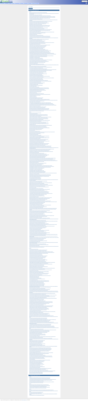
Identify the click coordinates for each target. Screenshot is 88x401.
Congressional (7, 3)
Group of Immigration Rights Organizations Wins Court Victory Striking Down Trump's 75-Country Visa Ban (39, 51)
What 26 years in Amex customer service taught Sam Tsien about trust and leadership (37, 107)
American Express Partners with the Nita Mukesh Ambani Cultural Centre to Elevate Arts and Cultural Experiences (39, 15)
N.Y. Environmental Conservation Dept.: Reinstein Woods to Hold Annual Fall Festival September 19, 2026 (39, 321)
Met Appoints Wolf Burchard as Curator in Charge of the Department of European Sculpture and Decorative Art (39, 189)
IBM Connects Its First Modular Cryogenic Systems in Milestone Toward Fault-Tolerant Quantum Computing (39, 303)
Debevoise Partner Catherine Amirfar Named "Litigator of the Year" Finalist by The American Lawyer (38, 144)
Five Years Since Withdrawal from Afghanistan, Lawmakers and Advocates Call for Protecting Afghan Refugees (39, 289)
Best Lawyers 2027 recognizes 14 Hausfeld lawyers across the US (35, 129)
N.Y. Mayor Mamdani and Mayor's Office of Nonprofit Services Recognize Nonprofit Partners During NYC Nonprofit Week (40, 70)
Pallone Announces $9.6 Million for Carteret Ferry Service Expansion (35, 74)
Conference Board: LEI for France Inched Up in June (34, 276)
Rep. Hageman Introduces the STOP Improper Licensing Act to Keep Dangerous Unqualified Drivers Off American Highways (40, 212)
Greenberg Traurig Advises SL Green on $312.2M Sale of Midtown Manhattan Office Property (38, 297)
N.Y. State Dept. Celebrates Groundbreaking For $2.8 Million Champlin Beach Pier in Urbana (38, 194)
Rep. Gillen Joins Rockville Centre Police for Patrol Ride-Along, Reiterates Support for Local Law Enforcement (39, 210)
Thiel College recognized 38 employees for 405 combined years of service (36, 97)
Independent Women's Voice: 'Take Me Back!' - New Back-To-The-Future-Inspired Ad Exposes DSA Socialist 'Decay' (40, 174)
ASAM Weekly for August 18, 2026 (32, 124)
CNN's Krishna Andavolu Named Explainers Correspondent (34, 138)
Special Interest (26, 3)
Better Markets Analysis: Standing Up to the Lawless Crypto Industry (35, 24)
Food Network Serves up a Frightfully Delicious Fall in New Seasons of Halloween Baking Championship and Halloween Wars (41, 151)
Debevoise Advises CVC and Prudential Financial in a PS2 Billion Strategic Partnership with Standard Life (39, 143)
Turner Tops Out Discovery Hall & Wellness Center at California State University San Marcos (37, 233)
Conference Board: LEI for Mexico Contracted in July (34, 277)
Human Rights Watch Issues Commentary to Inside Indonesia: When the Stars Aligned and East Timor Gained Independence (41, 301)
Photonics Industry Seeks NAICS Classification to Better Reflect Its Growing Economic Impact (38, 206)
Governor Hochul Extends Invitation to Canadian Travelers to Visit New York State (37, 47)
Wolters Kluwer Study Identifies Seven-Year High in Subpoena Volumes (36, 373)
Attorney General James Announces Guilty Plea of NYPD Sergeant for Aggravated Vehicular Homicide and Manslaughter (40, 125)
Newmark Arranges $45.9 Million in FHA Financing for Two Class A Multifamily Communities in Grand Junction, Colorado (40, 197)
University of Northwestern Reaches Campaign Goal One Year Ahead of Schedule (37, 366)
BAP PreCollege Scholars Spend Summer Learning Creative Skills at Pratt (36, 128)
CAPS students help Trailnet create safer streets (33, 134)
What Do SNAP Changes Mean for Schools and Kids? (34, 245)
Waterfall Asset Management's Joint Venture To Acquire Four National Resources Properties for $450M (38, 244)
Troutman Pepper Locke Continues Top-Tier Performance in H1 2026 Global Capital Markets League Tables (39, 99)
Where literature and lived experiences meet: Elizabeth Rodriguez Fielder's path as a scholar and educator (39, 108)
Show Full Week (30, 8)
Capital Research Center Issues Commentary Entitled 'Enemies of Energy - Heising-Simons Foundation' (39, 271)
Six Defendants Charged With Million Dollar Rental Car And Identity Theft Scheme (37, 89)
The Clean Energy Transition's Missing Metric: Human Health (35, 229)
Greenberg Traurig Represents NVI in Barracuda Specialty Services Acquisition (36, 161)
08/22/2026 (30, 11)
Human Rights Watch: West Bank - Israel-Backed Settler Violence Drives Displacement (37, 171)
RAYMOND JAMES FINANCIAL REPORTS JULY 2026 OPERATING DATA (36, 341)
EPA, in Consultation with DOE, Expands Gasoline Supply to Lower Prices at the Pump (37, 43)
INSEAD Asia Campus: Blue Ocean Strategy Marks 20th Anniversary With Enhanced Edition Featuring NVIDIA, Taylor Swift (40, 306)
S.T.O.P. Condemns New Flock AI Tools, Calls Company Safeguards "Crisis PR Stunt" (37, 345)
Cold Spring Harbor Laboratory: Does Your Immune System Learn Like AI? (36, 35)
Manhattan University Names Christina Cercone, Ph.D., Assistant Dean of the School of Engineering (38, 184)
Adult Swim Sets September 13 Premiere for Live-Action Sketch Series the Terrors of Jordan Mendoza (38, 118)
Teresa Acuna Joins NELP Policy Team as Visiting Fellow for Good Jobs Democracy (37, 358)
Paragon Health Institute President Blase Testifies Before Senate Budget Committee (37, 202)
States (13, 3)
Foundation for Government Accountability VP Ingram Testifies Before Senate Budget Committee (38, 155)
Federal (10, 3)
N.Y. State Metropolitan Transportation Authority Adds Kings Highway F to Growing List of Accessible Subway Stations (40, 324)
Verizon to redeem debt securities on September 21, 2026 (34, 241)
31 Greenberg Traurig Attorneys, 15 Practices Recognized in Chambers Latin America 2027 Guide (38, 115)
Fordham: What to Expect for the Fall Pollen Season (34, 152)
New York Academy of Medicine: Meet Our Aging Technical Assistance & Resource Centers (37, 71)
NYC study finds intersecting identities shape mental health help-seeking (36, 337)
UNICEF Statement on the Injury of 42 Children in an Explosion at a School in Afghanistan (37, 238)
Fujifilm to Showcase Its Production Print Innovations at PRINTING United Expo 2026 (37, 157)
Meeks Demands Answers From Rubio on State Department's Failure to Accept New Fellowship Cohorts (39, 384)
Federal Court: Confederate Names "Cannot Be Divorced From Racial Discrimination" (37, 288)
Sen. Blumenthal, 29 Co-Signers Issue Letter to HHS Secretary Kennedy (36, 83)
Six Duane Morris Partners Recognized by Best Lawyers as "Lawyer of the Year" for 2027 (37, 90)
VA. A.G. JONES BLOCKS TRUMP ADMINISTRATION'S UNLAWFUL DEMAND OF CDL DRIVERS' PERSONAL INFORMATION (41, 103)
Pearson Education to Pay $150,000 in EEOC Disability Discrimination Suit (36, 75)
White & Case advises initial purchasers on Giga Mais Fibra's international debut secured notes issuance (39, 109)
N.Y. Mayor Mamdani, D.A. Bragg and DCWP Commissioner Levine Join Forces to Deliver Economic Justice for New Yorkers (40, 193)
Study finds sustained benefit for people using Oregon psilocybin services (36, 354)
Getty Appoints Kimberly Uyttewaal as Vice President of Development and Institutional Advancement (38, 290)
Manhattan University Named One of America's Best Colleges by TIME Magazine (36, 183)
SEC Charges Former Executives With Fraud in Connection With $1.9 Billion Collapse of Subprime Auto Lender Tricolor (40, 348)
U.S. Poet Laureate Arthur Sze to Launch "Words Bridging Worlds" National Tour (36, 395)
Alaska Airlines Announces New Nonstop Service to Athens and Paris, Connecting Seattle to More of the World (39, 120)
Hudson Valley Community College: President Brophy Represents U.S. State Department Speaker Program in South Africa (40, 165)
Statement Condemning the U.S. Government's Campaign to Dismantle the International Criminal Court (39, 223)
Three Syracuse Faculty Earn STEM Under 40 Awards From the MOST (35, 98)
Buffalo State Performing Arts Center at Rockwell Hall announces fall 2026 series (36, 28)
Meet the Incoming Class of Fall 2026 (32, 187)
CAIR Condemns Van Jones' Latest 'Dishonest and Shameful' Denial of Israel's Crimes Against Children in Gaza (39, 30)
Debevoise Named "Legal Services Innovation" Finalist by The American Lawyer (36, 41)
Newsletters (30, 3)
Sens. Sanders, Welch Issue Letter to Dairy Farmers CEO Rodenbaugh (36, 85)
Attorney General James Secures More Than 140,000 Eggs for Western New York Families (37, 261)
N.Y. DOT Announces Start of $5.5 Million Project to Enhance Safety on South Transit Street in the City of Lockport (39, 320)
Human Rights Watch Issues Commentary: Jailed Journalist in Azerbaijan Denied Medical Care (38, 56)
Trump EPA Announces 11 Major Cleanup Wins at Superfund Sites (35, 362)
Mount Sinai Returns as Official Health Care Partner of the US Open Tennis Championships (37, 66)
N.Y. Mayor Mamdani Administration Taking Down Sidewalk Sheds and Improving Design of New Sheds (39, 192)
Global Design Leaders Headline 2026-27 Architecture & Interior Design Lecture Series (37, 46)
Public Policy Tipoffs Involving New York (34, 10)
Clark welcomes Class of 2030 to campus (33, 34)
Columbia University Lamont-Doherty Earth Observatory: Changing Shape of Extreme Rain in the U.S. (38, 139)
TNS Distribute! (37, 3)
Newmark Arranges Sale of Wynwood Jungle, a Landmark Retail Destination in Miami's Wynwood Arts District (39, 198)
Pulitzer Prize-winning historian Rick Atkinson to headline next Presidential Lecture (37, 340)
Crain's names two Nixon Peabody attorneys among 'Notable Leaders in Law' (36, 142)
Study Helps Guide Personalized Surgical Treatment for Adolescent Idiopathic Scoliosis (37, 225)
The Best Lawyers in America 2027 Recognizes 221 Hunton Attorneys (35, 228)
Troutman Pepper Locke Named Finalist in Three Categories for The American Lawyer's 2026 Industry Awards (39, 232)
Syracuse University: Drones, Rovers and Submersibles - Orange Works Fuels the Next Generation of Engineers (39, 94)
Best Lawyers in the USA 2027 (32, 130)
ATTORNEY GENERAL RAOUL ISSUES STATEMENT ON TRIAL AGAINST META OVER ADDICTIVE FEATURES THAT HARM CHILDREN (42, 262)
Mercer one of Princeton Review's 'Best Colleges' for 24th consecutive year (36, 188)
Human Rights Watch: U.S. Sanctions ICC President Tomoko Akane (35, 169)
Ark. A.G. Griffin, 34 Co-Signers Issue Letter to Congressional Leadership (36, 258)
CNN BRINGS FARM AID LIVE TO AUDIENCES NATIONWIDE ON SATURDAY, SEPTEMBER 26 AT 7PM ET (39, 137)
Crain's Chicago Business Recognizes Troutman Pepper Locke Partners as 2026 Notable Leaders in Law (39, 280)
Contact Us (34, 3)
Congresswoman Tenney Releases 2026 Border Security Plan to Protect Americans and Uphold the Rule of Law (39, 377)
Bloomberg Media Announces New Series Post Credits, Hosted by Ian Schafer (36, 265)
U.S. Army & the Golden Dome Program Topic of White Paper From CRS (36, 363)
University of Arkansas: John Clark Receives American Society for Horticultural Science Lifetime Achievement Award (40, 102)
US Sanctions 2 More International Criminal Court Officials (34, 367)
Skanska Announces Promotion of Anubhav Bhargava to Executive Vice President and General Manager (39, 353)
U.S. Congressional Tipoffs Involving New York (34, 375)
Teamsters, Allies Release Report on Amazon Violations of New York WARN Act (36, 357)
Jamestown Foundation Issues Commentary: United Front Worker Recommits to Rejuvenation (38, 307)
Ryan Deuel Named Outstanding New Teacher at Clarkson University (35, 344)
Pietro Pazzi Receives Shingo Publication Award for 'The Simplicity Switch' (36, 207)
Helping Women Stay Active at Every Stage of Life (34, 162)
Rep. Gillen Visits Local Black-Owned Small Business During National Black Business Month (38, 211)
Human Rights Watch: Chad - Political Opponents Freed (34, 57)
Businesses (22, 3)
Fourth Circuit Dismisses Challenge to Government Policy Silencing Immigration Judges (37, 156)
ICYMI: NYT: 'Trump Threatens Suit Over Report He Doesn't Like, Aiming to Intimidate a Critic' (38, 60)
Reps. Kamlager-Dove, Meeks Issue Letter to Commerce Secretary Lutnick (36, 79)
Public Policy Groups (17, 3)
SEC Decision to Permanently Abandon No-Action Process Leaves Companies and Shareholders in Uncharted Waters (40, 349)
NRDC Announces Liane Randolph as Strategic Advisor (34, 335)
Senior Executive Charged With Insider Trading (33, 84)
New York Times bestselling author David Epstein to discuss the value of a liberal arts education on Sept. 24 (39, 331)
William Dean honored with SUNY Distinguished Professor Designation (36, 372)
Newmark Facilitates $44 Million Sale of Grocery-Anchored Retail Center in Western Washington (38, 199)
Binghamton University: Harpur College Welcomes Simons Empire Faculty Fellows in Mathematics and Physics (39, 25)
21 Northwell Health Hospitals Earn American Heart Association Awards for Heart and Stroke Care (38, 114)
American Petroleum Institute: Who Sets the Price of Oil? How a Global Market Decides (37, 257)
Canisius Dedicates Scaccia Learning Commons (33, 270)
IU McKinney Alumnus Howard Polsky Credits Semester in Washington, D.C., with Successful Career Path (39, 176)
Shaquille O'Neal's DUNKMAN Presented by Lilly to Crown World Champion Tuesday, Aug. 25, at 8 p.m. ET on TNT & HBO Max (41, 352)
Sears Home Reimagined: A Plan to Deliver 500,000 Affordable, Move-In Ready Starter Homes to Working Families (40, 347)
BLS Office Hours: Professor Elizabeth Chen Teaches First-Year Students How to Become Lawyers (38, 266)
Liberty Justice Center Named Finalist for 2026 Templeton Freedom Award (36, 312)
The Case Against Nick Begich (32, 359)
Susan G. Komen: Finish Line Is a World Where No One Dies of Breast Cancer (36, 93)
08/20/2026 (30, 248)
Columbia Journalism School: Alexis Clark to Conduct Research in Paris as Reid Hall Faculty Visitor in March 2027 (40, 275)
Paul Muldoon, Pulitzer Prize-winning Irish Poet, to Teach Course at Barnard (36, 203)
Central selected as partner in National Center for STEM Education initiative (36, 272)
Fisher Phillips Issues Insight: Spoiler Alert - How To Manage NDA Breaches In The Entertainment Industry (39, 150)
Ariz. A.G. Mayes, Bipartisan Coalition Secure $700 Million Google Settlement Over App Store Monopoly (39, 123)
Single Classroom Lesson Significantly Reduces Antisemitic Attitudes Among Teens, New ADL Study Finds (39, 88)
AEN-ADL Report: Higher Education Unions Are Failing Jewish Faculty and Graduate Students (38, 12)
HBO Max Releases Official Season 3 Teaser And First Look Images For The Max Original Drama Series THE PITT (39, 52)
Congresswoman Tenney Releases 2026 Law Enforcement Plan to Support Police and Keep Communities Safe (39, 378)
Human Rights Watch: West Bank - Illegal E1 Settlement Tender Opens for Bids (36, 170)
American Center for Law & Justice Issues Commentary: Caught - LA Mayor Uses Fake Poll (37, 256)
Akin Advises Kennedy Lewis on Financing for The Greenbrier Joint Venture (36, 119)
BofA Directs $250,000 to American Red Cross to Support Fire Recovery (36, 267)
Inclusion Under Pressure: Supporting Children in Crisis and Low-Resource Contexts (37, 62)
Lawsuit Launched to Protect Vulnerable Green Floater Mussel (35, 310)
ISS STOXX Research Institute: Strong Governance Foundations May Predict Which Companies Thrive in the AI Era (40, 175)
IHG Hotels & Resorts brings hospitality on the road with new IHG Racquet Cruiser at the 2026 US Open (39, 61)
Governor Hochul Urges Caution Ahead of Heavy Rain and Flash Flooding (36, 48)
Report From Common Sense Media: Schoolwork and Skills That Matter (36, 78)
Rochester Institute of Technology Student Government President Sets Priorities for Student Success (38, 80)
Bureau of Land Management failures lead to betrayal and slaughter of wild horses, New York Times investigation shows (40, 29)
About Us (3, 3)
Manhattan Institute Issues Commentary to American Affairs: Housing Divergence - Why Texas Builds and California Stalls (40, 182)
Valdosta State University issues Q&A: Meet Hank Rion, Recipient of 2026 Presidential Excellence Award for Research (40, 368)
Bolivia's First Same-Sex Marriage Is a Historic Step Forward (35, 133)
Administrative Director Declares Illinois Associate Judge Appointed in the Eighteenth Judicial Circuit (38, 253)
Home (1, 3)
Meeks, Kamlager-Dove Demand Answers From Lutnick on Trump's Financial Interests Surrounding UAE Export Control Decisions (41, 315)
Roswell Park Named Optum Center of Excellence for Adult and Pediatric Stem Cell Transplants (38, 216)
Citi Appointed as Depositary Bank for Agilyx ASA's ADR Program (35, 33)
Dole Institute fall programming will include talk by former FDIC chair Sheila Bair (36, 284)
